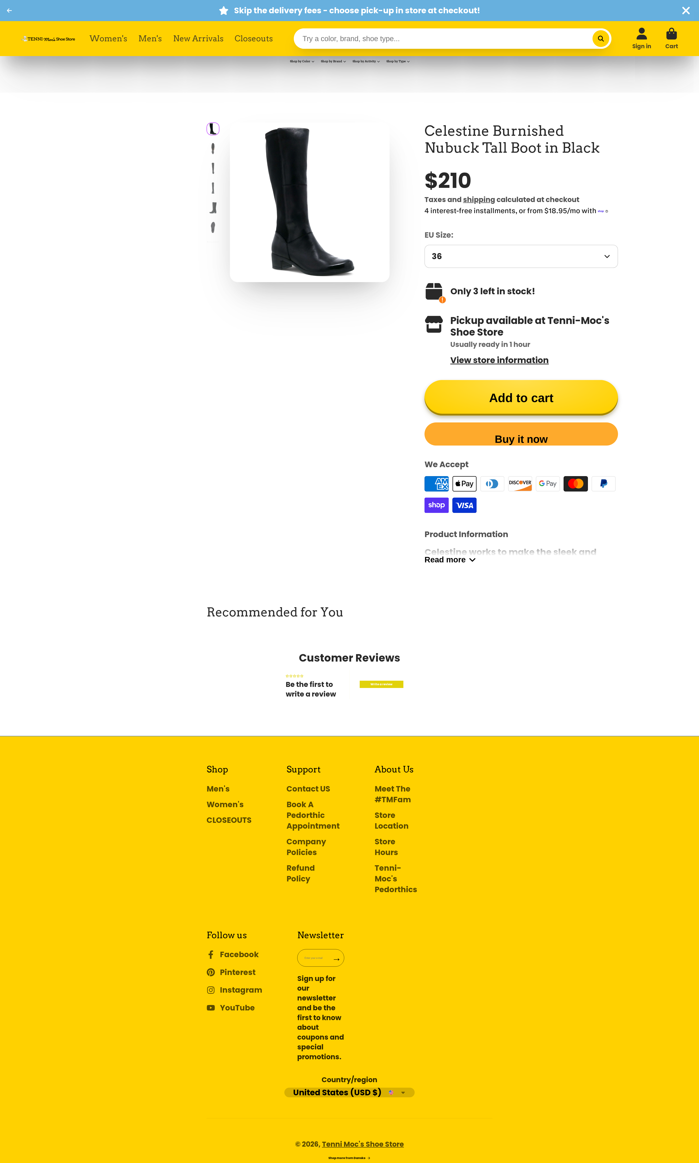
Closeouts (254, 38)
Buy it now (521, 439)
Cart (671, 38)
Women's (108, 38)
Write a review (381, 684)
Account (641, 38)
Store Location (392, 820)
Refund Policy (301, 873)
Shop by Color (300, 61)
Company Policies (306, 847)
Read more (445, 559)
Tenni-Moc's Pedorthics (396, 879)
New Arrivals (198, 38)
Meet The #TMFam (393, 794)
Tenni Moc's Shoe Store (363, 1144)
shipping (479, 199)
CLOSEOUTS (229, 820)
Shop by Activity (364, 61)
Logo (48, 38)
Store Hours (386, 847)
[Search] (601, 38)
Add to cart (521, 398)
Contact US (308, 789)
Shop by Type (396, 61)
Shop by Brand (331, 61)
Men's (150, 38)
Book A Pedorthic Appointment (313, 815)
